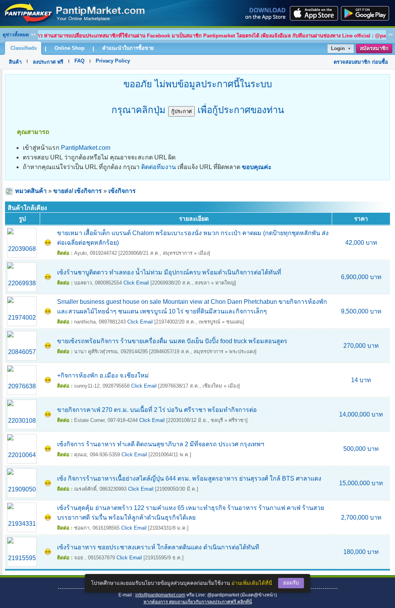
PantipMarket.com (85, 147)
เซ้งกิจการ (122, 191)
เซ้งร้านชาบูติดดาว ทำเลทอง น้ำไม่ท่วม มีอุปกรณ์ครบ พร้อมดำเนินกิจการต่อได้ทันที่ (169, 272)
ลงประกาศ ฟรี (48, 62)
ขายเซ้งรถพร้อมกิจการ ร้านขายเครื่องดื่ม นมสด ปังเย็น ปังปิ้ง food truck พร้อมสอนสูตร (172, 341)
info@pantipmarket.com (160, 595)
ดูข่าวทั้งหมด (16, 34)
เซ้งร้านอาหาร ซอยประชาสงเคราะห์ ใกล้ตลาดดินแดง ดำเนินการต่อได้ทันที (158, 547)
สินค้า (15, 62)
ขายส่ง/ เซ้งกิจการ (77, 191)
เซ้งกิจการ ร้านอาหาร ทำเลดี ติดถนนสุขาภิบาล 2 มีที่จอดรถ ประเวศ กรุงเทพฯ (160, 444)
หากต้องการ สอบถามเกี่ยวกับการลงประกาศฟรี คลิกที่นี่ (197, 602)
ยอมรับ (291, 583)
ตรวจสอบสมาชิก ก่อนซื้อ (361, 62)
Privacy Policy (113, 61)
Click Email (136, 283)
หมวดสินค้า (31, 191)
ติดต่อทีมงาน (158, 167)
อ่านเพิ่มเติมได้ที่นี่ (251, 583)
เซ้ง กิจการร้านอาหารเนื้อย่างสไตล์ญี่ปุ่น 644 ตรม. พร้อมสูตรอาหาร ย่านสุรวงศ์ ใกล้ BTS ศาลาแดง (189, 478)
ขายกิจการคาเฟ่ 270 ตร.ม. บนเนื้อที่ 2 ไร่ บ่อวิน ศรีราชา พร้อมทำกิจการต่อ (157, 409)
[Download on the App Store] (313, 13)
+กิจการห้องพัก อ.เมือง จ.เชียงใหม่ (103, 375)
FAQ (79, 61)
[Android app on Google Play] (367, 13)
